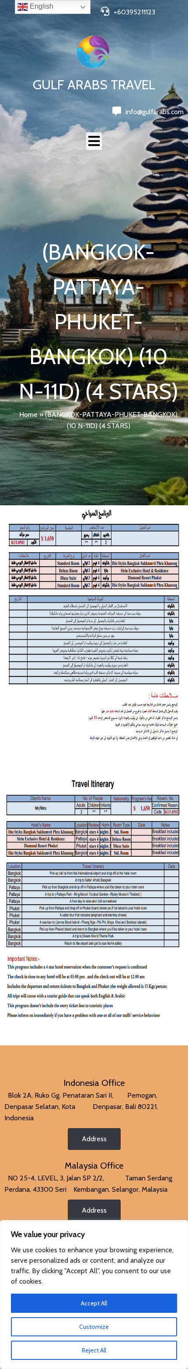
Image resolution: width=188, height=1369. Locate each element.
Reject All (94, 1350)
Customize (94, 1327)
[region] (94, 1294)
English (40, 6)
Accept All (94, 1303)
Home (28, 414)
